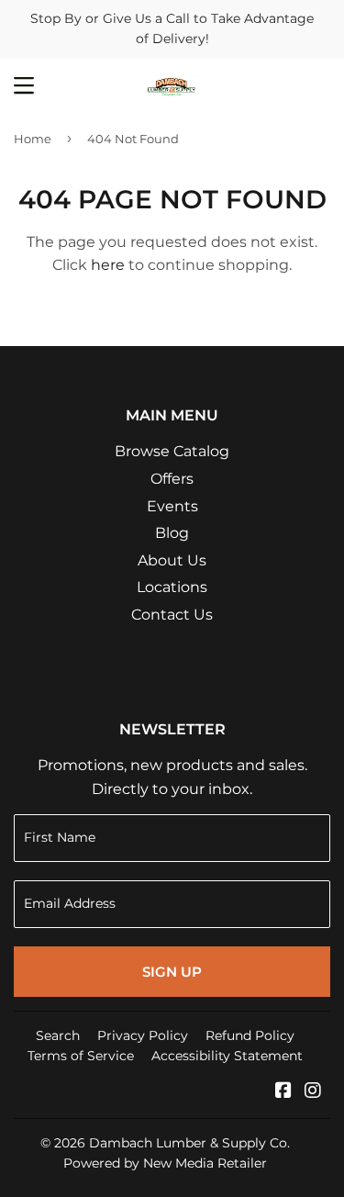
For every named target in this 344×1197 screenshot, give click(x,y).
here (108, 265)
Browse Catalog (172, 451)
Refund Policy (249, 1035)
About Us (172, 560)
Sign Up (172, 971)
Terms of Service (81, 1055)
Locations (172, 587)
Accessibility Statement (227, 1055)
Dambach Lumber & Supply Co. (189, 1142)
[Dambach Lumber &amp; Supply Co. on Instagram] (313, 1092)
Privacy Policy (142, 1035)
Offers (172, 478)
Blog (172, 533)
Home (32, 138)
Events (172, 506)
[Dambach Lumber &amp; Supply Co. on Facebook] (283, 1092)
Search (58, 1035)
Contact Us (172, 614)
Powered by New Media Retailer (165, 1163)
